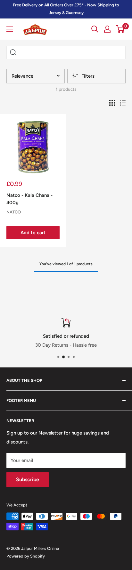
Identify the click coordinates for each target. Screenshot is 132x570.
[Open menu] (9, 29)
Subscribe (27, 479)
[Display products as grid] (112, 103)
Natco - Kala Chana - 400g (29, 198)
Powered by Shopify (25, 556)
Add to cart (33, 232)
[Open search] (94, 29)
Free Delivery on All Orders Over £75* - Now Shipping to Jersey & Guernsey (66, 9)
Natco (13, 212)
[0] (120, 29)
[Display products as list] (123, 103)
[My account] (107, 29)
